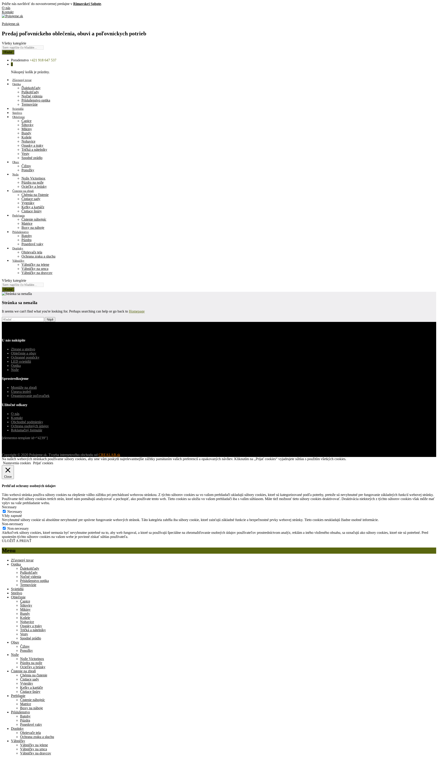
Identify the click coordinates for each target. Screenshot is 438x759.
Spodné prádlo (31, 158)
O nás (6, 8)
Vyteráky (27, 203)
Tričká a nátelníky (34, 149)
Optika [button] (16, 84)
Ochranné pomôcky (25, 357)
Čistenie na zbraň (23, 671)
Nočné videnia (31, 96)
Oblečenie (18, 597)
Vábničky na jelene (35, 264)
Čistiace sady (30, 199)
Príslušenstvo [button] (20, 232)
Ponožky (27, 170)
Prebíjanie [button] (18, 215)
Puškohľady (30, 92)
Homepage (137, 311)
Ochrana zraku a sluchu (38, 256)
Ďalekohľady (31, 88)
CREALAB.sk (109, 455)
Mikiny (26, 129)
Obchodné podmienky (27, 422)
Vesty (25, 154)
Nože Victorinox (33, 178)
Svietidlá (17, 108)
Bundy (26, 133)
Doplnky (17, 728)
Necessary (14, 512)
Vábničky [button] (18, 260)
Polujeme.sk (10, 24)
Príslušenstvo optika (35, 100)
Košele (26, 137)
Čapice (26, 121)
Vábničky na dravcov (36, 273)
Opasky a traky (32, 145)
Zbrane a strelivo (23, 349)
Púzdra (26, 240)
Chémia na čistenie (35, 195)
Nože (15, 370)
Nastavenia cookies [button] (17, 463)
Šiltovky (27, 125)
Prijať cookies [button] (43, 463)
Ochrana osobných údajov (30, 426)
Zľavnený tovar (21, 80)
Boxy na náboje (32, 228)
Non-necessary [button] (12, 524)
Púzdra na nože (32, 182)
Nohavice (28, 141)
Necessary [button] (9, 507)
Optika (16, 366)
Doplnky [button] (17, 248)
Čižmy (26, 166)
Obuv (15, 642)
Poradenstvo (20, 60)
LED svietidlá (21, 361)
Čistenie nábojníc (33, 219)
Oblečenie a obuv (23, 353)
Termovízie (29, 104)
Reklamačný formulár (26, 430)
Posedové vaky (32, 244)
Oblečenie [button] (18, 117)
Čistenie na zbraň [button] (23, 191)
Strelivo (17, 113)
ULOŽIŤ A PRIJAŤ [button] (16, 541)
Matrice (26, 223)
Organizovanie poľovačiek (30, 396)
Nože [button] (15, 174)
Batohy (26, 236)
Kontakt (7, 12)
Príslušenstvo (20, 712)
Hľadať (8, 52)
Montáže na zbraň (24, 387)
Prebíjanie (18, 696)
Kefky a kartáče (32, 207)
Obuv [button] (15, 162)
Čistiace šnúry (31, 211)
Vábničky (18, 741)
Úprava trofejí (21, 392)
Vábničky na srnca (34, 269)
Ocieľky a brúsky (34, 186)
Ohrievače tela (31, 252)
